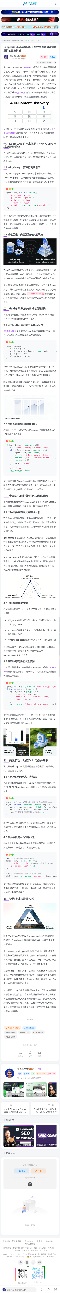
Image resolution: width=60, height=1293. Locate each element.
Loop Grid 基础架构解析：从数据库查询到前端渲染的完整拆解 (29, 48)
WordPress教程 (14, 1028)
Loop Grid (28, 67)
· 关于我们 (33, 1247)
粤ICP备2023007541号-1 (16, 1256)
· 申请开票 (25, 1250)
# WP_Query (38, 1032)
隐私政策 (7, 1247)
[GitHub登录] (30, 1184)
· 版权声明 (24, 1247)
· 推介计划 (43, 1250)
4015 (27, 1073)
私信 (53, 57)
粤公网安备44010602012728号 (41, 1256)
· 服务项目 (34, 1250)
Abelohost (29, 1241)
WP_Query (19, 92)
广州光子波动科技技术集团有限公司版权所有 (39, 1254)
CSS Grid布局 (9, 330)
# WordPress (10, 1032)
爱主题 (39, 1241)
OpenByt (49, 1241)
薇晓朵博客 (16, 1241)
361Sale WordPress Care (13, 40)
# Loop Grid (24, 1032)
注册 (40, 1171)
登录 (23, 1171)
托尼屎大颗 (15, 55)
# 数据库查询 (10, 1037)
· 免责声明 (15, 1247)
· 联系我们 (51, 1247)
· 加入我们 (42, 1247)
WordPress (29, 40)
